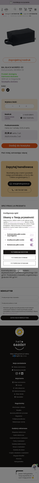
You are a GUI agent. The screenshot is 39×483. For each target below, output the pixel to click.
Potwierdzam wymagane (19, 263)
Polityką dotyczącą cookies (16, 222)
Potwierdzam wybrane (19, 258)
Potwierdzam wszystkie (19, 252)
